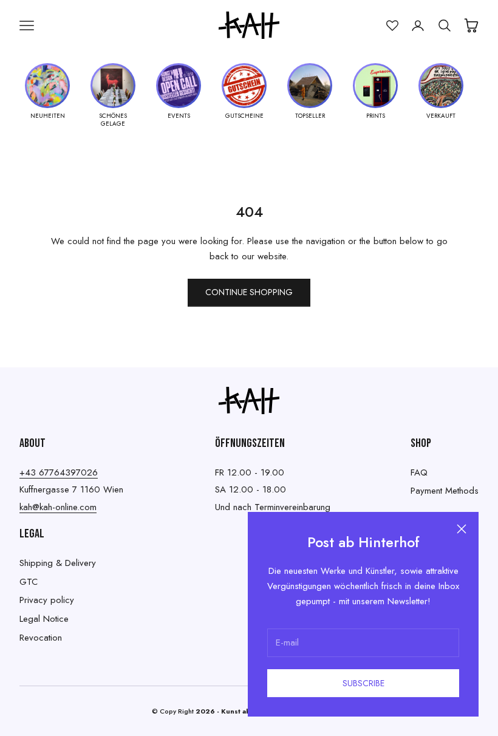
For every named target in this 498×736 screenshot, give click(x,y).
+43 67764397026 (58, 472)
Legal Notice (44, 618)
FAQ (419, 472)
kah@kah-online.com (58, 507)
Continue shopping (249, 292)
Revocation (40, 637)
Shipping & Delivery (57, 563)
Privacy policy (46, 600)
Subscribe (363, 683)
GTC (28, 581)
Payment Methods (445, 490)
